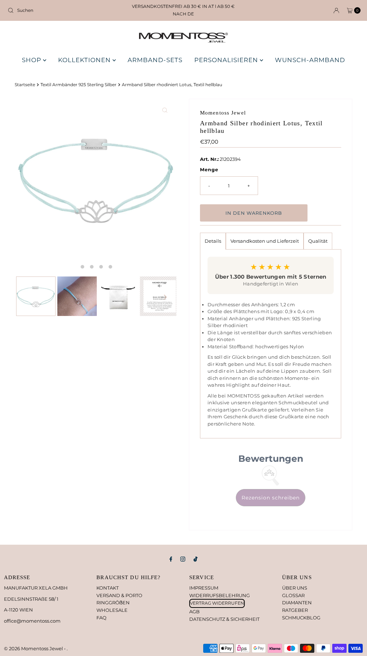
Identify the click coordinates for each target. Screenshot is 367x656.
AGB (194, 611)
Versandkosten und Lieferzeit (264, 241)
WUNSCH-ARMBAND (310, 60)
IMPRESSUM (203, 588)
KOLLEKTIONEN (85, 60)
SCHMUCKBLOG (301, 617)
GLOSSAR (293, 595)
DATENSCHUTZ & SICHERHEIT (224, 619)
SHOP (32, 60)
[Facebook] (171, 559)
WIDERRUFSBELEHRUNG (219, 595)
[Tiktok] (195, 559)
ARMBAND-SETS (155, 60)
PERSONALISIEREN (227, 60)
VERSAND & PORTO (119, 595)
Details (213, 241)
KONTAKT (107, 588)
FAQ (101, 617)
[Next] (165, 297)
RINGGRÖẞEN (113, 602)
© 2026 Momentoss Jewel (34, 648)
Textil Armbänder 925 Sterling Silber (78, 84)
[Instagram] (182, 559)
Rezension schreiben (271, 497)
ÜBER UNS (294, 588)
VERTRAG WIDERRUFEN (217, 603)
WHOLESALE (112, 610)
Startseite (25, 84)
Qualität (318, 241)
